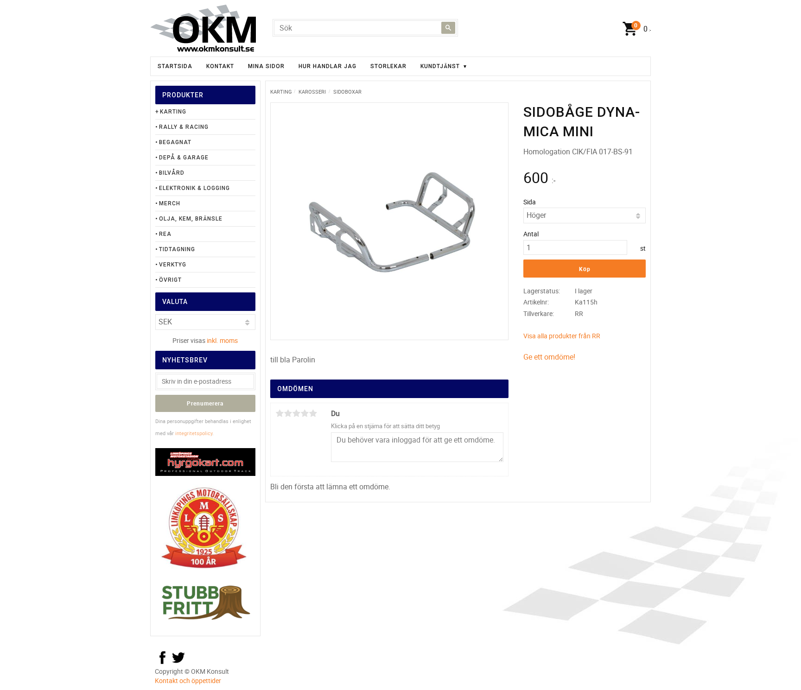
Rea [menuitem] (165, 234)
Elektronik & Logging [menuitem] (194, 188)
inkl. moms (222, 340)
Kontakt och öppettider (188, 680)
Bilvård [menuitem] (171, 173)
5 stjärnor (313, 413)
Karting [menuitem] (173, 111)
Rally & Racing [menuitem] (184, 127)
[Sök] (448, 28)
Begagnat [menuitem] (175, 142)
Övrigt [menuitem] (170, 280)
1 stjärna (279, 413)
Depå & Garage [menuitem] (184, 157)
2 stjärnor (288, 413)
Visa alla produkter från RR (561, 335)
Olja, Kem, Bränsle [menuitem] (190, 218)
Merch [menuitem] (169, 203)
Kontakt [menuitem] (220, 66)
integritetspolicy (193, 433)
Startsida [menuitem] (175, 66)
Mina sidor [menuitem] (266, 66)
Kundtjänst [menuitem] (440, 66)
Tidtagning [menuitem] (177, 249)
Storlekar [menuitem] (388, 66)
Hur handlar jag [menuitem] (327, 66)
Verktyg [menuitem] (172, 264)
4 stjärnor (304, 413)
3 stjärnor (296, 413)
